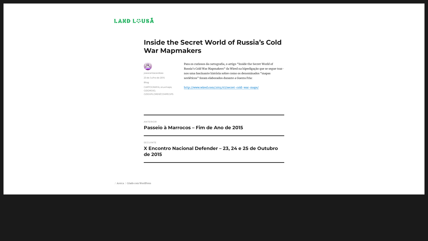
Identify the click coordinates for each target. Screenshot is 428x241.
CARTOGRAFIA (151, 87)
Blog (146, 82)
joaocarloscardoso (153, 73)
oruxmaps (166, 87)
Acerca (120, 183)
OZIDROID (149, 90)
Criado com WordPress (139, 183)
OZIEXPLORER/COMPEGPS (158, 94)
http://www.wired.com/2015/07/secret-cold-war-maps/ (221, 87)
